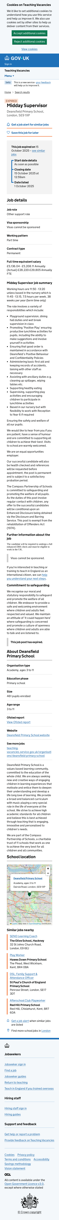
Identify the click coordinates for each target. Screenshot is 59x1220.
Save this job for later (25, 132)
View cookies (29, 49)
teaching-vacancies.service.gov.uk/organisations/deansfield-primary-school (29, 751)
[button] (29, 894)
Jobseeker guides (15, 1076)
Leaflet (14, 923)
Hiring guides (13, 1114)
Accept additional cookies (29, 33)
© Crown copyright (29, 1212)
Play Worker (17, 955)
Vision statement (15, 1168)
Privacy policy (25, 1154)
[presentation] (29, 894)
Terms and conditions (18, 1159)
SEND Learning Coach (23, 936)
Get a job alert (20, 1021)
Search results (22, 92)
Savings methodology (18, 1164)
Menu (8, 76)
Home (8, 92)
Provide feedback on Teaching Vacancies (29, 1140)
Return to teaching (16, 1082)
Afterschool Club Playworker (27, 1000)
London (46, 1030)
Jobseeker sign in (15, 1064)
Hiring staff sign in (16, 1108)
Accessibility (41, 1159)
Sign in (8, 64)
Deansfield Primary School (27, 878)
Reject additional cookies (29, 41)
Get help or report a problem (22, 1134)
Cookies (10, 1154)
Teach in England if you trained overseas (29, 1088)
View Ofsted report (18, 722)
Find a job (10, 1070)
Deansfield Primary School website (28, 735)
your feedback (43, 82)
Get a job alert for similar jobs (30, 124)
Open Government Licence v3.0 (24, 1184)
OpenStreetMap (35, 923)
